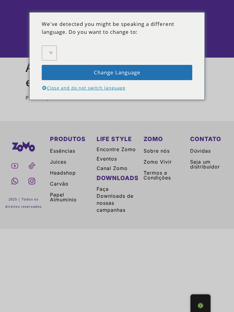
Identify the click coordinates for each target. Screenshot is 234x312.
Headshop (63, 173)
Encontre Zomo (116, 149)
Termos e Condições (157, 175)
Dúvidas (200, 151)
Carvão (59, 184)
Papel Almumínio (63, 197)
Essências (62, 151)
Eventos (107, 159)
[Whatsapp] (15, 181)
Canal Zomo (112, 168)
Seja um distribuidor (205, 164)
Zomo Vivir (158, 162)
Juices (58, 162)
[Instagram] (32, 181)
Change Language (117, 72)
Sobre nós (157, 151)
